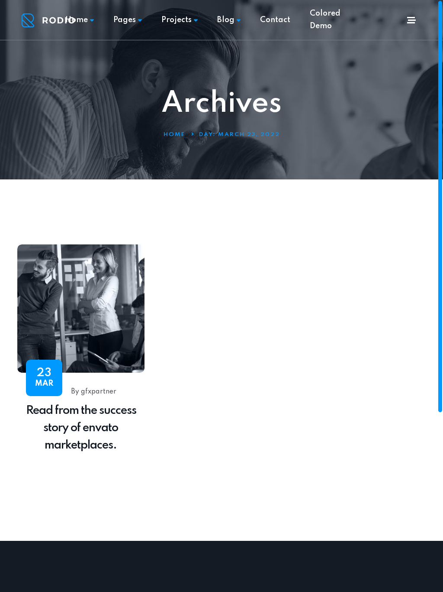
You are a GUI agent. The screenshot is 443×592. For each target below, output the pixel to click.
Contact (275, 20)
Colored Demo (325, 20)
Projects (176, 20)
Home (76, 20)
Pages (124, 20)
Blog (225, 20)
